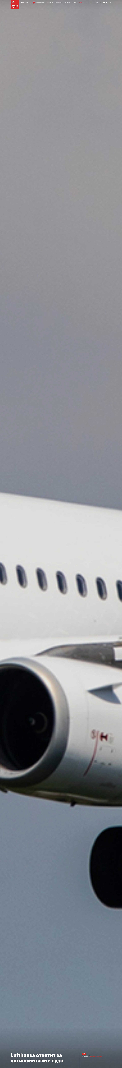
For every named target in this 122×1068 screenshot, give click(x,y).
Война (74, 2)
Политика (50, 2)
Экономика (59, 2)
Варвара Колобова (96, 1056)
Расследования (40, 2)
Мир (80, 2)
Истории (67, 2)
